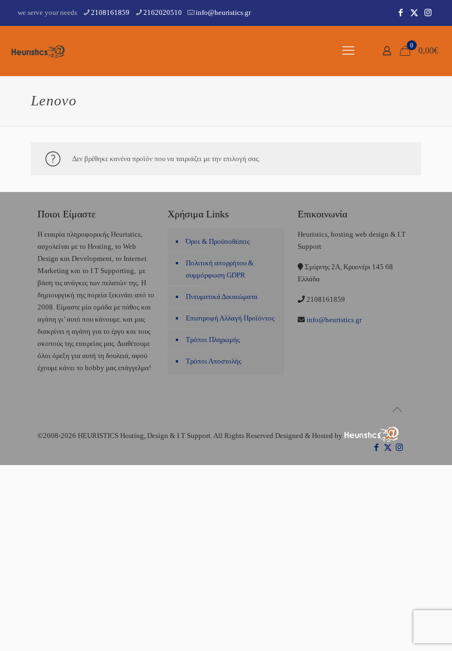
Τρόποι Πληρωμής (213, 339)
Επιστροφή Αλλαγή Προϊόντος (230, 318)
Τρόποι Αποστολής (213, 361)
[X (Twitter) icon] (414, 12)
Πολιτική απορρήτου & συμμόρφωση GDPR (220, 269)
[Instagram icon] (428, 12)
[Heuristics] (38, 51)
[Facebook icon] (400, 12)
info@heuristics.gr (223, 12)
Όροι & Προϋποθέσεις (218, 241)
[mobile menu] (348, 50)
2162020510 (162, 12)
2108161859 (110, 12)
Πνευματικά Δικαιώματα (221, 296)
